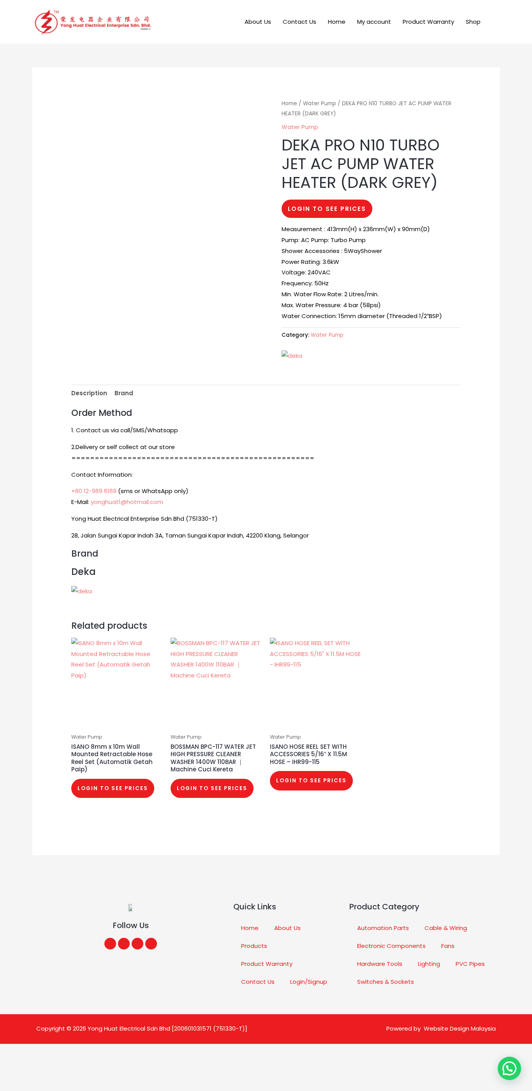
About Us (258, 22)
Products (254, 946)
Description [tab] (89, 393)
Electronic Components (391, 946)
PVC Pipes (470, 964)
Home (336, 22)
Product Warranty (428, 22)
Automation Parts (383, 928)
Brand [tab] (124, 393)
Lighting (429, 964)
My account (374, 22)
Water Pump (319, 103)
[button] (497, 22)
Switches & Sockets (385, 982)
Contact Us (299, 22)
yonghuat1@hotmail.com (127, 502)
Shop (473, 22)
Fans (447, 946)
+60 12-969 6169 (93, 491)
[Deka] (292, 355)
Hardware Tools (379, 964)
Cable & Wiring (446, 928)
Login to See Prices (327, 209)
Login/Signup (308, 982)
